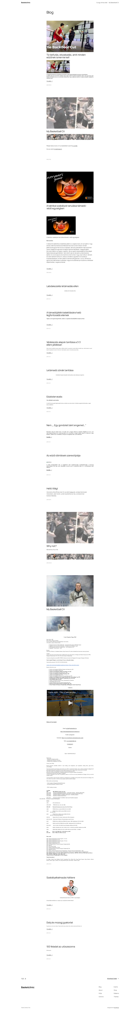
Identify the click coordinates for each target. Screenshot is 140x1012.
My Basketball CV (114, 2)
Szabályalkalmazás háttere (61, 877)
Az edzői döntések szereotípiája (63, 455)
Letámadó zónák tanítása (60, 370)
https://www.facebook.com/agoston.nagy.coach (72, 737)
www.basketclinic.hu (71, 741)
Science (70, 747)
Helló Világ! (52, 488)
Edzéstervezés (54, 396)
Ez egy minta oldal (102, 2)
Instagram (70, 744)
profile (75, 146)
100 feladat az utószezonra (61, 946)
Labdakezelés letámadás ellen (63, 286)
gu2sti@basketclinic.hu (71, 728)
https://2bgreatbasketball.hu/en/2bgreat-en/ (70, 731)
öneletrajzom (58, 149)
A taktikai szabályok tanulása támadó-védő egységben (67, 207)
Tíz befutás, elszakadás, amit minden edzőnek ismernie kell (66, 56)
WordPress (116, 1007)
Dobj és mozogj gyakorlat (60, 922)
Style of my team (52, 722)
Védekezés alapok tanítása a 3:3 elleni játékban (64, 343)
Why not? (52, 546)
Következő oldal (113, 978)
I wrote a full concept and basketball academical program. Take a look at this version (63, 665)
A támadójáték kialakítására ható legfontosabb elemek (64, 313)
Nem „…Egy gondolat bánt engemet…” (66, 425)
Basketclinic (25, 2)
